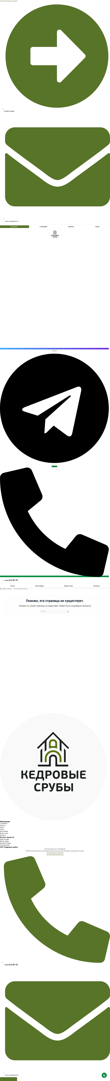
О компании (43, 226)
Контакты (97, 586)
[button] (14, 226)
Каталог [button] (15, 226)
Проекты (71, 226)
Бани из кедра (4, 841)
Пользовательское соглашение (55, 852)
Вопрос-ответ (68, 586)
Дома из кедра (4, 839)
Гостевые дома (4, 845)
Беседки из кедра (5, 843)
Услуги (97, 226)
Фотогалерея (39, 586)
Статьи (12, 586)
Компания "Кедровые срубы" (9, 1)
